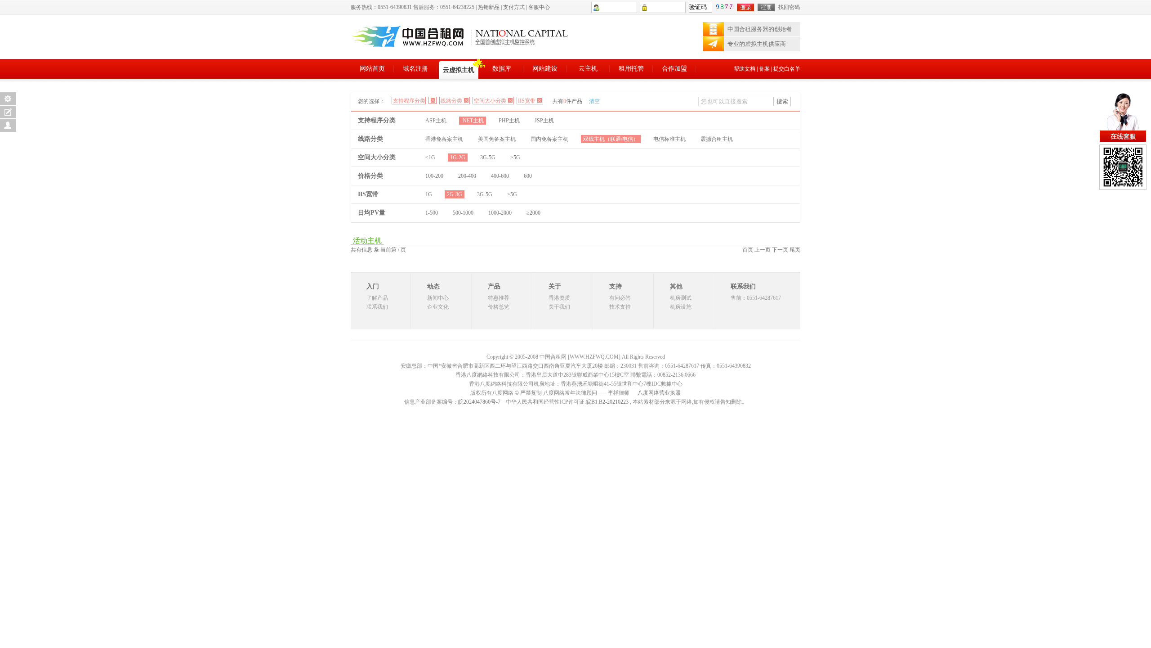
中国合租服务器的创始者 (759, 29)
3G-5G (487, 157)
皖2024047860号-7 (479, 402)
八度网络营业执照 (659, 393)
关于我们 (559, 307)
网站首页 (372, 68)
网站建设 (545, 68)
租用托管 (631, 68)
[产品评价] (8, 112)
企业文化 (438, 307)
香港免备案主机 (444, 139)
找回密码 (789, 7)
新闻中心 (438, 298)
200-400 (467, 176)
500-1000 (463, 213)
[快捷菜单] (8, 98)
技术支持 (620, 307)
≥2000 (533, 213)
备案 (764, 69)
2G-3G (454, 194)
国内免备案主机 (549, 139)
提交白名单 (786, 69)
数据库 (501, 68)
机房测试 (680, 298)
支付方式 (514, 7)
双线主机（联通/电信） (610, 139)
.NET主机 (472, 120)
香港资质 (559, 298)
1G (428, 194)
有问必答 (620, 298)
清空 (594, 101)
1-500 (431, 213)
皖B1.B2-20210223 (607, 402)
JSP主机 (544, 120)
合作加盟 (674, 68)
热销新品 (489, 7)
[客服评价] (8, 125)
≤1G (430, 157)
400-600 (500, 176)
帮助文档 (744, 69)
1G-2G (457, 157)
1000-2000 (500, 213)
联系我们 (377, 307)
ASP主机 (435, 120)
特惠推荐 (498, 298)
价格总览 (498, 307)
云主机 (588, 68)
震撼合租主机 (716, 139)
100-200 (434, 176)
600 (528, 176)
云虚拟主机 (458, 70)
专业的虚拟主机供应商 (756, 43)
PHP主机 (509, 120)
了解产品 (377, 298)
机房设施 (680, 307)
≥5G (515, 157)
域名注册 (415, 68)
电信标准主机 (669, 139)
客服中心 (539, 7)
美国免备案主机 (497, 139)
